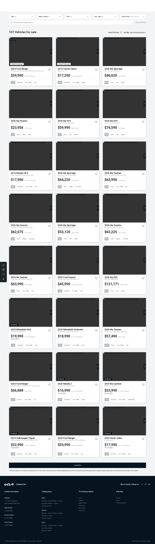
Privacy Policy (31, 541)
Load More (77, 465)
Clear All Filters (140, 22)
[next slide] (51, 51)
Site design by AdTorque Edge (141, 541)
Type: (12, 16)
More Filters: (126, 16)
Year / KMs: (97, 16)
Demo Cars (82, 508)
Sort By (126, 32)
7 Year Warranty (121, 503)
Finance (81, 500)
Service (118, 498)
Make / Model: (43, 16)
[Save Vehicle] (49, 70)
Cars (80, 498)
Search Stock (83, 503)
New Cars (82, 505)
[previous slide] (10, 51)
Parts (117, 500)
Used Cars (82, 510)
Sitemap (39, 541)
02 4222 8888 (8, 511)
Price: (68, 16)
